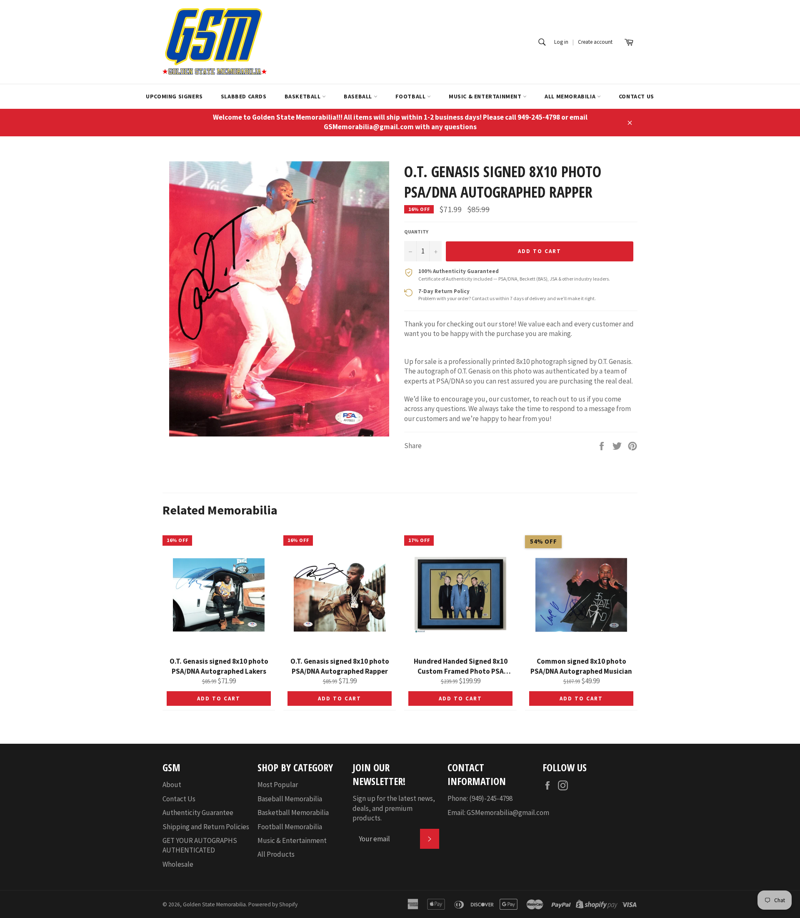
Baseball (358, 96)
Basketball (303, 96)
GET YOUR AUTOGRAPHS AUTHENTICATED (199, 845)
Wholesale (177, 864)
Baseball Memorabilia (290, 798)
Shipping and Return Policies (205, 826)
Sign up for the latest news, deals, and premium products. (393, 808)
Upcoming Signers (174, 96)
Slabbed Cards (244, 96)
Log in (561, 41)
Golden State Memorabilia (214, 904)
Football (411, 96)
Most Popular (278, 784)
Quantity (416, 231)
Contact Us (636, 96)
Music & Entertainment (486, 96)
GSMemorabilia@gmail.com (508, 812)
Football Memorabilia (290, 826)
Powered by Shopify (273, 904)
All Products (276, 854)
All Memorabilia (571, 96)
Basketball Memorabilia (293, 812)
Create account (595, 41)
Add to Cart (218, 698)
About (171, 784)
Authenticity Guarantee (197, 812)
